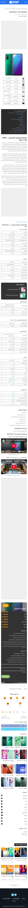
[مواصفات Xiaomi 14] (21, 782)
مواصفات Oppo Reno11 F (8, 788)
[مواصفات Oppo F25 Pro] (21, 754)
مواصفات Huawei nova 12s (21, 775)
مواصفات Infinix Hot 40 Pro (7, 877)
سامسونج (25, 813)
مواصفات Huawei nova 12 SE (21, 747)
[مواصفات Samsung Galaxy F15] (7, 754)
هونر (26, 824)
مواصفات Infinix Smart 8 (21, 859)
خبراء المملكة (24, 833)
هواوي (25, 821)
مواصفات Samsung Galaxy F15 (8, 761)
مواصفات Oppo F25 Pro (22, 760)
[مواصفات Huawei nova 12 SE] (21, 741)
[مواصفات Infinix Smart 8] (21, 852)
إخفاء (15, 111)
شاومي (25, 815)
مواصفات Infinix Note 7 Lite (21, 222)
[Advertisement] (14, 35)
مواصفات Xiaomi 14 (23, 788)
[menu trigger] (25, 2)
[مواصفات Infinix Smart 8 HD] (21, 869)
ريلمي (25, 810)
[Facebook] (17, 712)
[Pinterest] (10, 712)
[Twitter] (13, 712)
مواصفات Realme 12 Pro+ (8, 775)
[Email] (2, 712)
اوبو (26, 804)
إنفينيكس (25, 796)
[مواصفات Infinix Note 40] (14, 289)
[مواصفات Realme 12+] (7, 741)
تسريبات (25, 807)
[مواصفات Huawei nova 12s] (21, 769)
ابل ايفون (25, 798)
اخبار (26, 801)
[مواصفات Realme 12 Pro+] (7, 769)
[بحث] (2, 2)
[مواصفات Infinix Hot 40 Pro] (7, 869)
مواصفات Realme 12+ (8, 747)
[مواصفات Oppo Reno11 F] (7, 782)
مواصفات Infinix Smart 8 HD (21, 877)
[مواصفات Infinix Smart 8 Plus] (14, 295)
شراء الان (5, 676)
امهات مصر (24, 835)
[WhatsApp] (6, 712)
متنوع (26, 818)
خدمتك (25, 831)
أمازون (14, 431)
